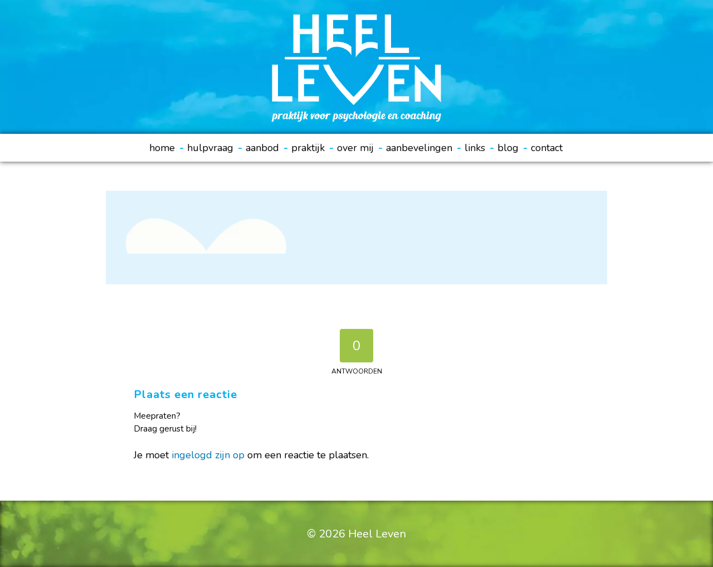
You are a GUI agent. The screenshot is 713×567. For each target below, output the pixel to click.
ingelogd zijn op (208, 455)
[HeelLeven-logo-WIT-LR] (356, 67)
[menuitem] (166, 148)
